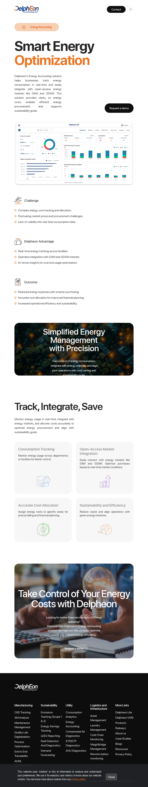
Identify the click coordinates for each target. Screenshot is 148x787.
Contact (116, 9)
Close (111, 777)
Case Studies (123, 738)
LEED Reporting (50, 736)
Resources (121, 749)
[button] (130, 9)
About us (120, 733)
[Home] (26, 687)
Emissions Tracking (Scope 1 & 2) (51, 716)
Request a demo (119, 108)
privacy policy (78, 779)
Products (120, 723)
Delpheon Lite (123, 712)
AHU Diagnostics (76, 750)
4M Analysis (21, 717)
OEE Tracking (22, 712)
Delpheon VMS (124, 717)
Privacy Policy (123, 754)
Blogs (118, 743)
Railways (120, 728)
